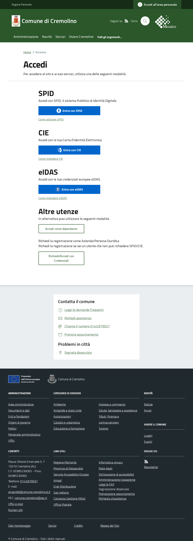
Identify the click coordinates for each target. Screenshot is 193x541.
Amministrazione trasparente (117, 479)
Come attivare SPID (51, 119)
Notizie (148, 404)
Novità (47, 36)
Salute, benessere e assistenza (118, 410)
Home (27, 52)
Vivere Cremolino (81, 36)
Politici (12, 428)
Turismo (103, 428)
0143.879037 (29, 481)
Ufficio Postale (62, 504)
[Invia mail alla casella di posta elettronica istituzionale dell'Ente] (29, 492)
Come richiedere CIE (50, 158)
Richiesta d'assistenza (112, 498)
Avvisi (147, 410)
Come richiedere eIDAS (52, 198)
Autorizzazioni (62, 416)
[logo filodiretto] (167, 20)
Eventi (148, 441)
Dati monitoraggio (19, 525)
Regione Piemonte (22, 4)
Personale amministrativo (24, 434)
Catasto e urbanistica (67, 422)
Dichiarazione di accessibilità (116, 474)
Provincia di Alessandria (68, 468)
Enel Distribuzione (65, 486)
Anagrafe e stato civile (68, 410)
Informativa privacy (111, 462)
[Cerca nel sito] (145, 20)
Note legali (105, 468)
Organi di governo (19, 422)
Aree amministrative (21, 404)
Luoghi (148, 435)
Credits (78, 525)
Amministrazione (26, 36)
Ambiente (60, 404)
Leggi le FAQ (106, 484)
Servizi (60, 36)
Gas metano (61, 492)
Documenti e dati (19, 410)
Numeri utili (15, 510)
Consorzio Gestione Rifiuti (69, 498)
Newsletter (151, 467)
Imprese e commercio (112, 404)
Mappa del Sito (109, 525)
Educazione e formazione (69, 428)
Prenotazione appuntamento (117, 493)
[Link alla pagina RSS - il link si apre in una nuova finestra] (126, 21)
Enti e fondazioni (18, 416)
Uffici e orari (15, 504)
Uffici (11, 440)
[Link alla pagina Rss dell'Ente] (146, 461)
